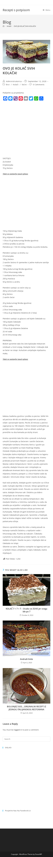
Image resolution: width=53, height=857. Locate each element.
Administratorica (14, 81)
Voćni (24, 84)
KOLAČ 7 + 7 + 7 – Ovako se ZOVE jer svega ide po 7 (26, 610)
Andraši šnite (26, 659)
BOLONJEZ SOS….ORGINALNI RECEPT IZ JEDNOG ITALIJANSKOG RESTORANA (26, 708)
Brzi (8, 84)
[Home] (3, 26)
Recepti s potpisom (16, 10)
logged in (18, 730)
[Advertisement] (26, 129)
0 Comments (39, 84)
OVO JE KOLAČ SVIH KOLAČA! (25, 26)
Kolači (16, 84)
